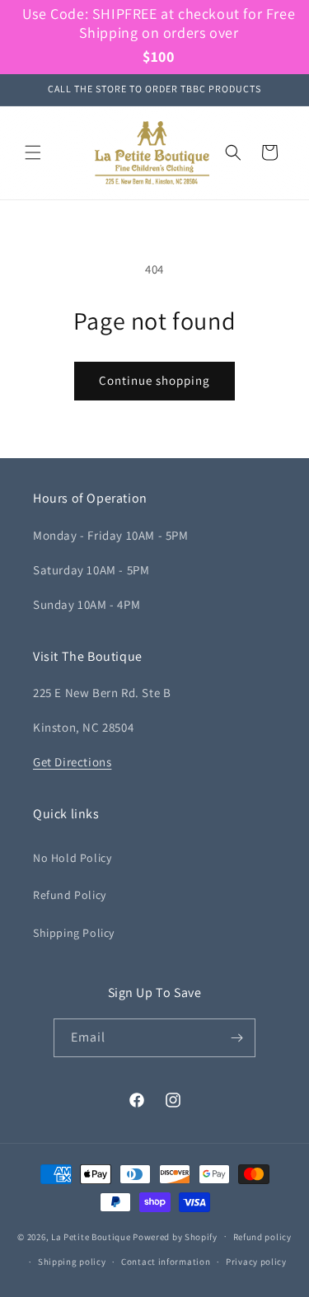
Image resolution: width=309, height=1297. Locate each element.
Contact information (165, 1261)
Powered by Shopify (175, 1236)
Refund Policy (69, 894)
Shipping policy (72, 1261)
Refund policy (262, 1237)
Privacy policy (256, 1261)
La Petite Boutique (91, 1236)
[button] (33, 152)
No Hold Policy (72, 857)
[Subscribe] (236, 1037)
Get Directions (72, 762)
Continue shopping (154, 380)
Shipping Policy (74, 932)
